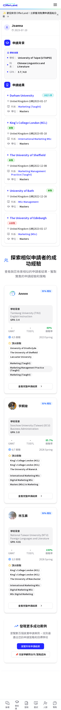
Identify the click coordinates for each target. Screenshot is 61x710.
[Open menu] (55, 5)
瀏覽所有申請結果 (30, 646)
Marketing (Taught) (29, 106)
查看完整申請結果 (27, 386)
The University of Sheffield (27, 155)
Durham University (22, 95)
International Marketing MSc (35, 138)
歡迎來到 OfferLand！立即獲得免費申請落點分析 (29, 14)
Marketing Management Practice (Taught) (28, 172)
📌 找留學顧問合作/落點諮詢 (30, 654)
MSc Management (28, 201)
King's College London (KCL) (28, 123)
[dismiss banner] (58, 15)
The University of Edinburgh (28, 218)
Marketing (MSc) (27, 234)
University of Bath (22, 191)
